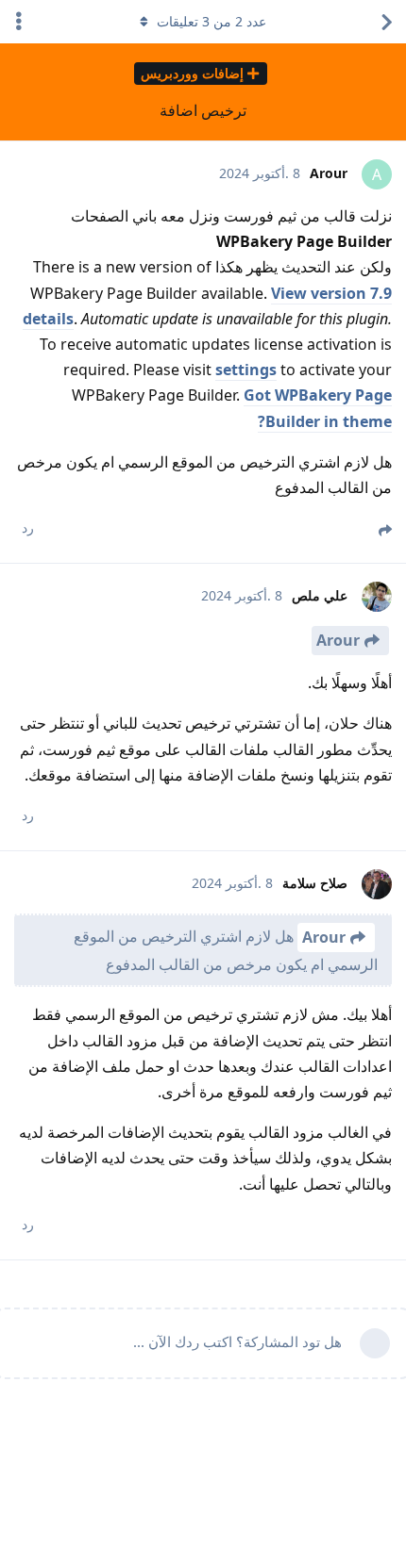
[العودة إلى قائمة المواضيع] (387, 21)
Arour (338, 640)
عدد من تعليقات (211, 21)
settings (246, 369)
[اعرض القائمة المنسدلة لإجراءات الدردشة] (19, 21)
